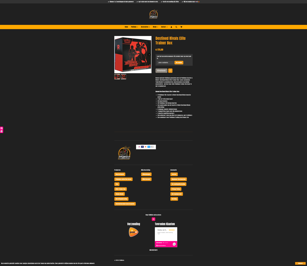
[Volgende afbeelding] (149, 54)
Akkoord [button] (300, 263)
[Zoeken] (176, 27)
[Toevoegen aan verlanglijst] (170, 70)
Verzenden (179, 63)
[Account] (171, 27)
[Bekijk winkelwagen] (181, 27)
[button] (117, 77)
